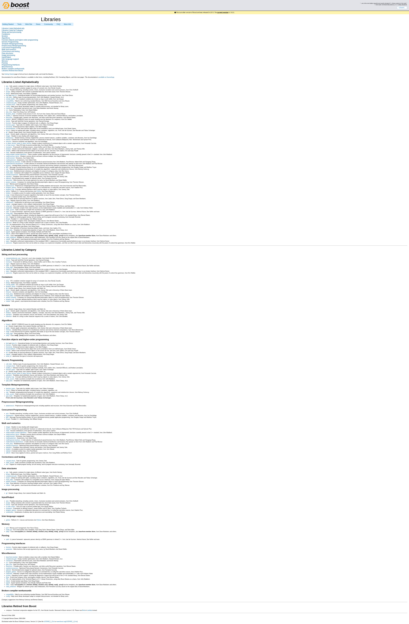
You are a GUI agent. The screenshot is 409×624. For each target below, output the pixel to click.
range (7, 195)
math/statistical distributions (14, 163)
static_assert (10, 209)
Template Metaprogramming (12, 44)
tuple (7, 228)
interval (8, 139)
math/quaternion (11, 160)
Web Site (28, 24)
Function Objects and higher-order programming (20, 40)
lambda (8, 150)
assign (8, 91)
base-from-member (12, 557)
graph (7, 134)
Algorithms (6, 38)
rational (8, 197)
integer (8, 136)
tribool (8, 226)
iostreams (9, 147)
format (8, 121)
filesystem (9, 117)
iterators (8, 149)
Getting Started (8, 24)
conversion (9, 108)
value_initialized (11, 237)
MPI (7, 167)
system (8, 215)
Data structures (7, 53)
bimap (8, 93)
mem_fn (14, 95)
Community (48, 24)
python (8, 191)
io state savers (10, 145)
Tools (19, 24)
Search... (402, 7)
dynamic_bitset (10, 114)
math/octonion (10, 158)
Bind (83, 610)
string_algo (9, 213)
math (7, 152)
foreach (8, 119)
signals (8, 204)
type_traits (9, 230)
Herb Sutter (379, 4)
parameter (9, 180)
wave (7, 241)
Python (39, 191)
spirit (7, 211)
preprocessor (10, 186)
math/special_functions (13, 162)
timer (7, 221)
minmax (8, 165)
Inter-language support (10, 59)
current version (222, 12)
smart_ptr (9, 206)
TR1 (7, 224)
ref (7, 198)
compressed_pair (11, 103)
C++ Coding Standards (401, 4)
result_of (8, 356)
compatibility (10, 101)
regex (7, 200)
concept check (10, 104)
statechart (9, 208)
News (38, 24)
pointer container (11, 182)
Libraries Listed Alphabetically (13, 28)
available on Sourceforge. (107, 77)
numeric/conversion (12, 174)
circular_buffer (10, 99)
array (7, 88)
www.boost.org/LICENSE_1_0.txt (67, 621)
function (8, 123)
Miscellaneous (7, 67)
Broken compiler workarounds (13, 69)
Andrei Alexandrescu (389, 4)
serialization (9, 202)
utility (7, 235)
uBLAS (8, 233)
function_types (10, 125)
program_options (11, 187)
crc (7, 110)
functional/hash (10, 128)
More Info (67, 24)
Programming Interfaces (11, 65)
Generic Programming (10, 42)
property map (10, 189)
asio (7, 90)
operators (9, 176)
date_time (9, 112)
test (7, 217)
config (8, 106)
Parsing (5, 63)
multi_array (9, 171)
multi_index (9, 173)
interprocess (10, 138)
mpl (7, 169)
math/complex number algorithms (16, 154)
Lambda (89, 610)
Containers (6, 34)
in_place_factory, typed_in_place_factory (18, 143)
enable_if (9, 115)
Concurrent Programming (11, 47)
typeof (8, 232)
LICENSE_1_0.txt (49, 621)
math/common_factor (12, 156)
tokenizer (9, 222)
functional (9, 127)
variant (8, 239)
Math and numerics (9, 49)
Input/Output (6, 57)
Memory (5, 61)
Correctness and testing (11, 51)
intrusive (9, 141)
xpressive (9, 243)
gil (6, 132)
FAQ (58, 24)
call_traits (9, 97)
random (8, 193)
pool (7, 184)
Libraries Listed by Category (12, 30)
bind (7, 95)
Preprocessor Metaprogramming (14, 46)
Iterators (5, 36)
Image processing (8, 55)
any (7, 86)
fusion (8, 130)
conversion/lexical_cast (13, 258)
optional (8, 178)
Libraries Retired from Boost (12, 70)
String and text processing (11, 32)
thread (8, 219)
